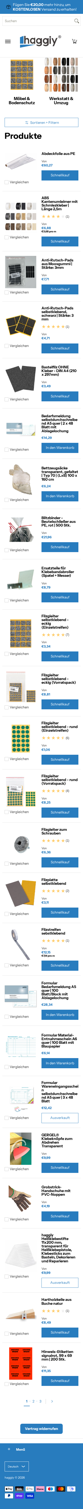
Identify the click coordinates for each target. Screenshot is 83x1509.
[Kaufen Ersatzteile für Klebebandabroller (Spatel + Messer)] (21, 580)
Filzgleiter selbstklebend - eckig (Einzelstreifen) (55, 621)
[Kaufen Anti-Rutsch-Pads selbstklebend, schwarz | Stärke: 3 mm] (21, 325)
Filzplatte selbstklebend (54, 881)
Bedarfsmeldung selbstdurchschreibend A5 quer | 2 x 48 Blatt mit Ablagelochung (59, 423)
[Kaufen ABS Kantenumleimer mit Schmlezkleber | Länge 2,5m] (21, 217)
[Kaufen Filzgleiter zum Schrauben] (21, 843)
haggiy (9, 1477)
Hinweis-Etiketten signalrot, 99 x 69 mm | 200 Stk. (57, 1355)
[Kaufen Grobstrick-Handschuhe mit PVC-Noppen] (21, 1199)
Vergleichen (19, 182)
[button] (74, 41)
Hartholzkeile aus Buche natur (56, 1301)
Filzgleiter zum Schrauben (54, 831)
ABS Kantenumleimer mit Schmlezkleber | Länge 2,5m (60, 203)
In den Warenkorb (60, 448)
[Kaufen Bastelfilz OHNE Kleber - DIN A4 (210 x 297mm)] (21, 379)
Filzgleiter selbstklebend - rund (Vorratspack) (60, 780)
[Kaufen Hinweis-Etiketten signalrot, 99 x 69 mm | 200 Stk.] (21, 1363)
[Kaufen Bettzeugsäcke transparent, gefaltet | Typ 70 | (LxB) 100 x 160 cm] (21, 479)
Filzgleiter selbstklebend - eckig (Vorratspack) (59, 679)
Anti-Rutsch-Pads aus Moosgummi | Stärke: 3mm (57, 264)
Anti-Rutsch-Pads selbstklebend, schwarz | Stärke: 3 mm (58, 313)
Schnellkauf (60, 175)
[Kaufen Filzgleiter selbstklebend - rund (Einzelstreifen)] (21, 738)
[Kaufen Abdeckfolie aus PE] (21, 162)
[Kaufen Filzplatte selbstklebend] (21, 893)
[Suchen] (76, 21)
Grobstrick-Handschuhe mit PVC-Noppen (56, 1191)
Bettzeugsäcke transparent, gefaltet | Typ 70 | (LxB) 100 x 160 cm (60, 473)
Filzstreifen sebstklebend (53, 931)
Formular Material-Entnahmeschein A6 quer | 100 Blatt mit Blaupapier (59, 1040)
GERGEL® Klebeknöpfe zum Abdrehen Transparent (57, 1140)
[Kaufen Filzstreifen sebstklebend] (21, 945)
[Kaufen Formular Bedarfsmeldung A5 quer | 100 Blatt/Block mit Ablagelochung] (21, 996)
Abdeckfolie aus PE (58, 153)
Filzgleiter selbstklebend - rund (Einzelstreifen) (60, 727)
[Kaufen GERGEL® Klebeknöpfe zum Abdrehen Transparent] (21, 1149)
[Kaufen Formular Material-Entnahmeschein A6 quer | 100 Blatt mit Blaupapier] (21, 1046)
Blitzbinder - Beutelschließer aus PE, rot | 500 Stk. (59, 521)
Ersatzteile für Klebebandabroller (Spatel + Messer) (58, 572)
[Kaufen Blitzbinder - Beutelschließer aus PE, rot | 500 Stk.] (21, 530)
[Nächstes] (53, 1401)
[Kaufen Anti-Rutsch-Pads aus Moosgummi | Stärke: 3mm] (21, 272)
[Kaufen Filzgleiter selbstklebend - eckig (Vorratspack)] (21, 687)
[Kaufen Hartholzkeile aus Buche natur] (21, 1313)
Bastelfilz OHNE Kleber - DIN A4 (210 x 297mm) (59, 371)
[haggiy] (41, 41)
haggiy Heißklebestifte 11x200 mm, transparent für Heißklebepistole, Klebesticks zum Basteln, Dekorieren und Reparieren (58, 1248)
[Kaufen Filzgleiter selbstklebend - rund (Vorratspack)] (21, 791)
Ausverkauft (60, 1118)
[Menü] (8, 41)
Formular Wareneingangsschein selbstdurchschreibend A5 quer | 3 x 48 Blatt (60, 1091)
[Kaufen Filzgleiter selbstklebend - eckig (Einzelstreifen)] (21, 633)
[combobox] (38, 21)
